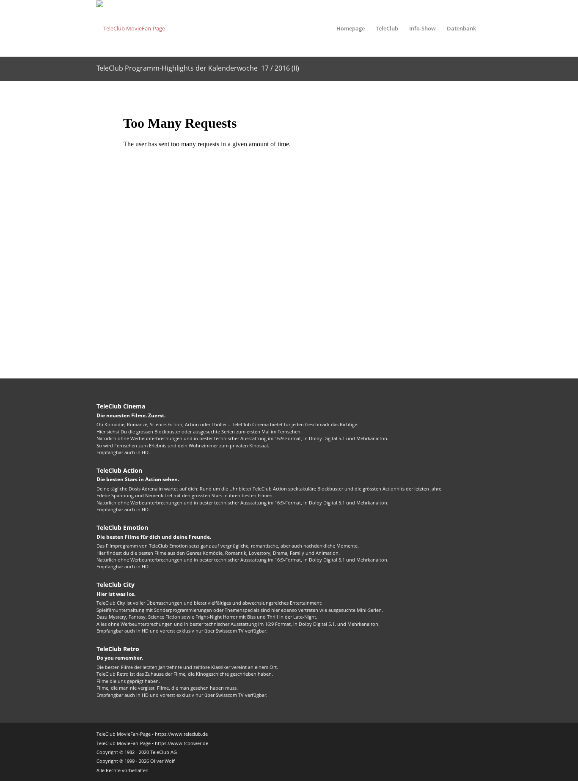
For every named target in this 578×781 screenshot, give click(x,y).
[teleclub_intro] (130, 28)
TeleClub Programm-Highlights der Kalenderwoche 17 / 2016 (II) (197, 68)
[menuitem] (350, 28)
